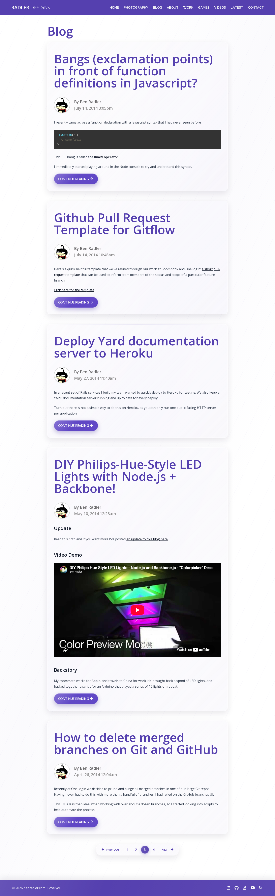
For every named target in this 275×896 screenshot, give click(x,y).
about (172, 7)
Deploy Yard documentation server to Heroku (136, 347)
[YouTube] (251, 888)
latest (237, 7)
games (203, 7)
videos (220, 7)
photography (136, 7)
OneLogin (78, 789)
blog (157, 7)
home (114, 7)
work (188, 7)
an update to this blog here (147, 539)
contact (256, 7)
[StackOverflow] (243, 888)
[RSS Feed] (259, 888)
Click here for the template (74, 290)
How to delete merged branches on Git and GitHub (136, 743)
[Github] (235, 888)
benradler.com (34, 888)
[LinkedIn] (228, 888)
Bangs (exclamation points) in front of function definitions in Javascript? (133, 70)
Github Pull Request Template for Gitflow (114, 223)
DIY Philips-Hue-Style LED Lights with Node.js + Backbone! (128, 476)
